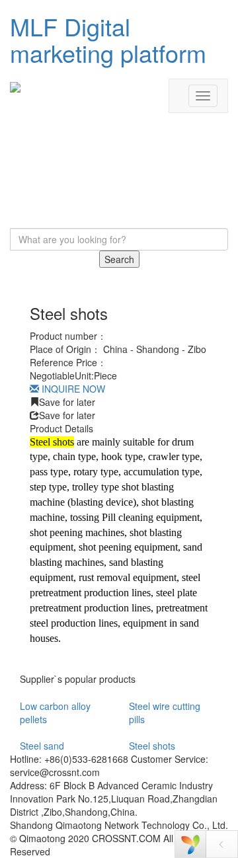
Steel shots (152, 745)
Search (119, 259)
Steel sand (42, 745)
